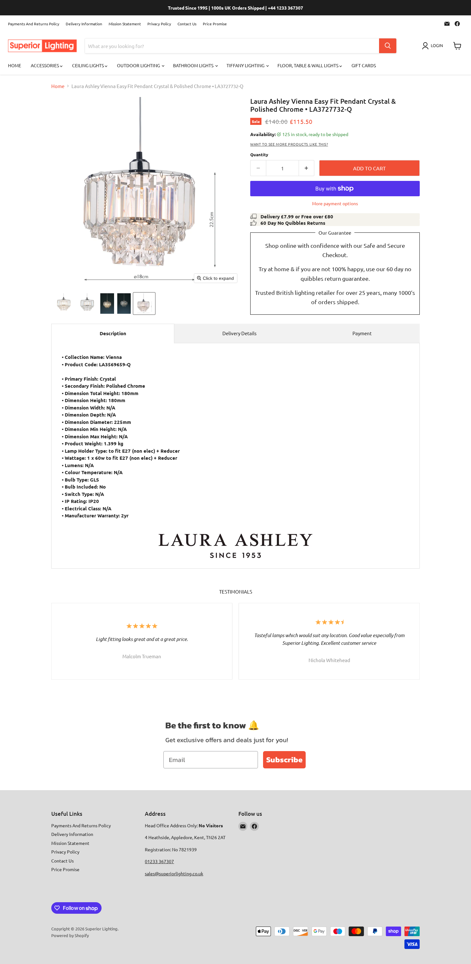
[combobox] (232, 45)
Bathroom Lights (193, 65)
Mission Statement (125, 23)
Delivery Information (84, 23)
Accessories (45, 65)
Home (14, 65)
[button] (433, 46)
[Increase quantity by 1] (307, 168)
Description (113, 333)
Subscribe (284, 759)
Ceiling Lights (88, 65)
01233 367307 (159, 861)
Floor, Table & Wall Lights (308, 65)
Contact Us (187, 23)
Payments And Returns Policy (33, 23)
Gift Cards (363, 65)
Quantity (259, 154)
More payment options (335, 203)
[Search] (387, 45)
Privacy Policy (159, 23)
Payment (362, 333)
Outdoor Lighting (139, 65)
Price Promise (215, 23)
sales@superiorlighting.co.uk (174, 873)
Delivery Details (239, 333)
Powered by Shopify (70, 935)
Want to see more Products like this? (289, 144)
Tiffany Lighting (246, 65)
